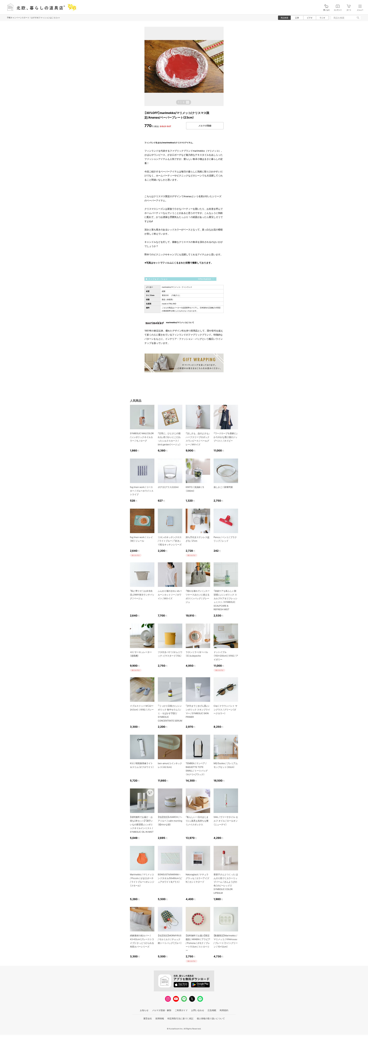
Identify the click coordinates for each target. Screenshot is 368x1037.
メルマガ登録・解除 (161, 1010)
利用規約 (224, 1010)
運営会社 (147, 1018)
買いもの (326, 10)
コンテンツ (338, 10)
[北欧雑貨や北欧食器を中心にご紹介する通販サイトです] (40, 7)
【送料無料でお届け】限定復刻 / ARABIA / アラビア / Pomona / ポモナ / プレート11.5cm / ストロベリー (198, 943)
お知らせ (144, 1010)
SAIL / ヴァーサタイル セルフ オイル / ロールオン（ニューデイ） (226, 821)
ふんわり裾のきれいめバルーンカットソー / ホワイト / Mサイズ (170, 595)
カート (349, 10)
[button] (149, 67)
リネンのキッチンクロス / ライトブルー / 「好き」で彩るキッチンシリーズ (170, 541)
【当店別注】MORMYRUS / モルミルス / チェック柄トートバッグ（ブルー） (170, 939)
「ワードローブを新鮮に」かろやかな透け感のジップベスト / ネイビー (225, 437)
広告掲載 (212, 1010)
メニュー (360, 10)
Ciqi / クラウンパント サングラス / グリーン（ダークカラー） (225, 709)
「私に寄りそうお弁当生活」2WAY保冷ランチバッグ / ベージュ (142, 595)
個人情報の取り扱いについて (211, 1018)
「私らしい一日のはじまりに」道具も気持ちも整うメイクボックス (197, 821)
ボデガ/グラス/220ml (168, 487)
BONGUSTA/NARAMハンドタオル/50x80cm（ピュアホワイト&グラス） (170, 878)
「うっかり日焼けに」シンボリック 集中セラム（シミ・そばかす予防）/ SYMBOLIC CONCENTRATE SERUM (170, 713)
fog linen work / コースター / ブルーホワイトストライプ (141, 491)
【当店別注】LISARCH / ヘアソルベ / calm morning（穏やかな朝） (170, 821)
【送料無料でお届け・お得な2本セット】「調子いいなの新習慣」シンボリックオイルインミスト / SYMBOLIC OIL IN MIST (142, 824)
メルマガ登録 (204, 125)
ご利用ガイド (181, 1010)
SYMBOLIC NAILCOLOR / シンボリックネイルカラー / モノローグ (142, 437)
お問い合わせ (197, 1010)
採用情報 (159, 1018)
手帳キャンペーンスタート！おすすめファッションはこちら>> (33, 17)
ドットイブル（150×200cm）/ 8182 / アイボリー (226, 656)
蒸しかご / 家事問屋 (223, 487)
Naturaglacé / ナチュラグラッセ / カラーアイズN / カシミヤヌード (197, 878)
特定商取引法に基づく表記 (180, 1018)
